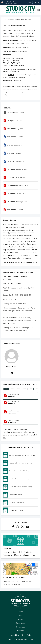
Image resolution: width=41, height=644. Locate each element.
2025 (12, 389)
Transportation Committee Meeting (20, 463)
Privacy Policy (25, 635)
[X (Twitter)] (22, 527)
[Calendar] (39, 9)
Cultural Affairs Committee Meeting (20, 487)
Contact (20, 631)
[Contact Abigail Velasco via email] (12, 373)
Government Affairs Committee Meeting (22, 455)
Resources (20, 627)
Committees (20, 623)
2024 (18, 389)
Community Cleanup (15, 494)
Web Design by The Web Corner (20, 639)
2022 (31, 389)
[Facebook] (13, 527)
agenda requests (18, 230)
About (20, 619)
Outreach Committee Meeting (19, 471)
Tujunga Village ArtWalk (16, 502)
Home (20, 612)
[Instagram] (17, 527)
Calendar (20, 615)
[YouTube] (27, 527)
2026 (6, 389)
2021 (37, 389)
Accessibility (14, 635)
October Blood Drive (16, 510)
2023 (24, 389)
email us (11, 75)
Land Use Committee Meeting (19, 479)
